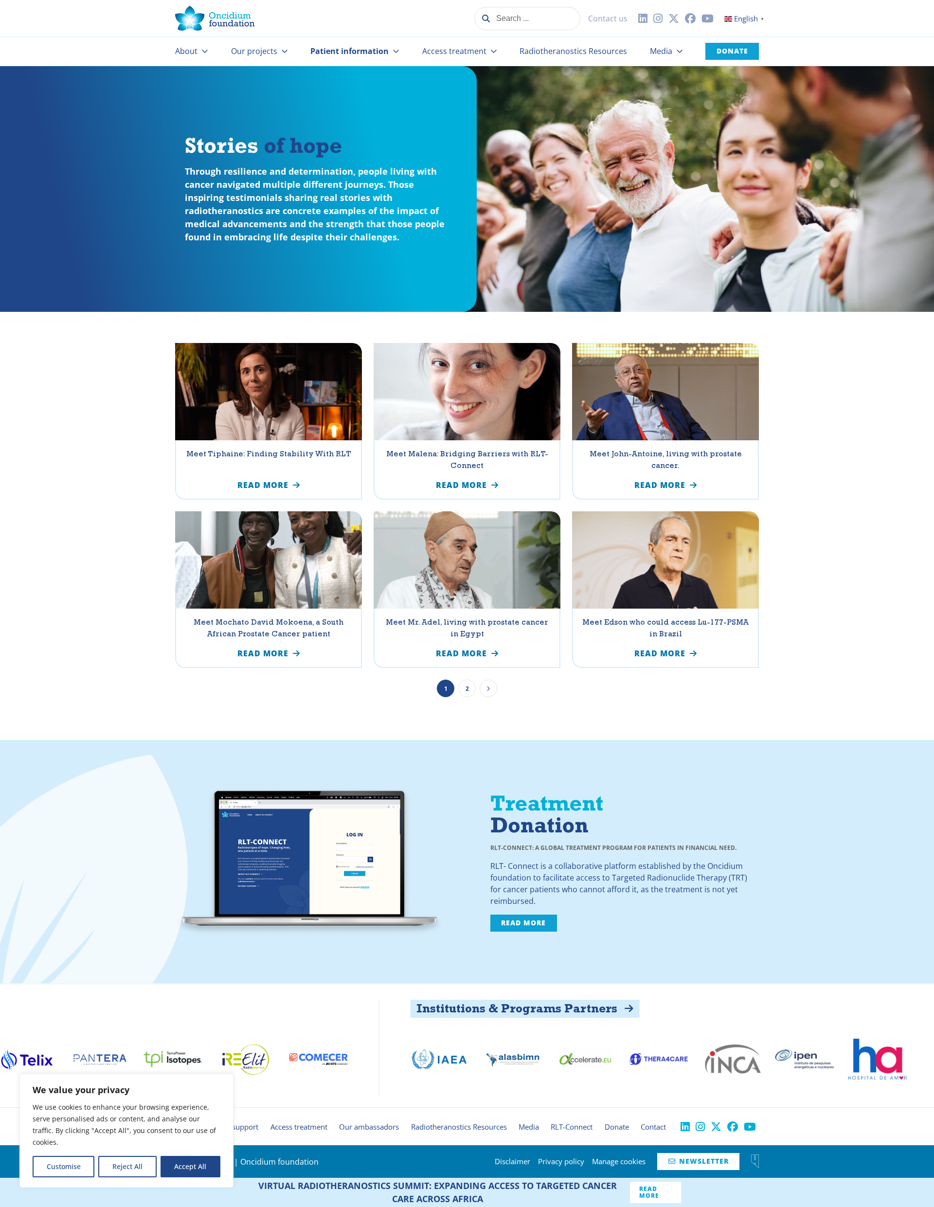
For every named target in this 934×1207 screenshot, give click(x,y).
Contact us (608, 18)
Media (661, 51)
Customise (64, 1166)
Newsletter (698, 1161)
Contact (653, 1127)
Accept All (190, 1166)
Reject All (127, 1166)
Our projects (254, 51)
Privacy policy (561, 1161)
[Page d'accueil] (215, 18)
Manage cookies (619, 1161)
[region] (126, 1131)
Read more (523, 922)
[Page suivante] (488, 688)
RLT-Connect (572, 1127)
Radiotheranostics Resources (573, 51)
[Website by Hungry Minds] (755, 1161)
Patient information (349, 51)
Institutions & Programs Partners (389, 1008)
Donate (732, 50)
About (186, 51)
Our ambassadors (369, 1127)
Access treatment (454, 51)
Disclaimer (512, 1161)
